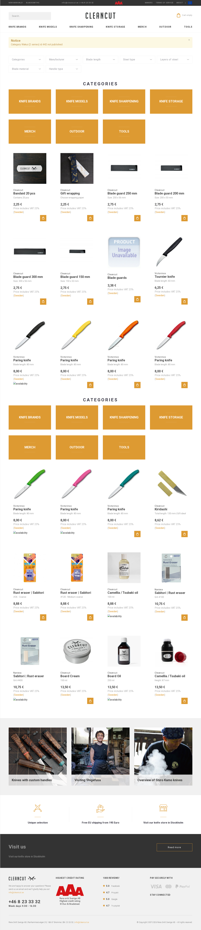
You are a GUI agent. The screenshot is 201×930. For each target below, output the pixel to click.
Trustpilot (113, 905)
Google (111, 899)
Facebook (113, 886)
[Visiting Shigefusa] (100, 756)
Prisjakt (112, 892)
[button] (26, 59)
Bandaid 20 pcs (24, 193)
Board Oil (114, 676)
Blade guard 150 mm (75, 277)
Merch (142, 27)
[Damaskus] (174, 64)
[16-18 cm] (100, 64)
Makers (149, 3)
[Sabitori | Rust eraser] (171, 567)
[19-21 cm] (100, 67)
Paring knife (22, 360)
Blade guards (117, 278)
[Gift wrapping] (76, 168)
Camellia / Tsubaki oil (123, 593)
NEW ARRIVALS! (16, 3)
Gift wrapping (70, 193)
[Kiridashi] (171, 484)
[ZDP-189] (137, 64)
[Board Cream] (76, 651)
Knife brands (17, 27)
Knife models (48, 27)
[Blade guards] (124, 252)
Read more (174, 847)
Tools (188, 27)
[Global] (63, 64)
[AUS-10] (137, 69)
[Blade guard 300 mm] (29, 251)
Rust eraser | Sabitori (28, 593)
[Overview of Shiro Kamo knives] (163, 756)
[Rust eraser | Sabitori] (29, 567)
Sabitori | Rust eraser (170, 593)
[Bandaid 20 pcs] (29, 168)
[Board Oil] (124, 651)
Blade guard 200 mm (169, 193)
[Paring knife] (29, 335)
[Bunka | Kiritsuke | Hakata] (26, 64)
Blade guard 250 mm (122, 193)
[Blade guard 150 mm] (76, 251)
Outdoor (165, 27)
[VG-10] (137, 67)
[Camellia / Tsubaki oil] (124, 567)
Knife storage (115, 27)
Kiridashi (161, 509)
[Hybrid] (63, 73)
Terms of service (164, 3)
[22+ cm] (100, 69)
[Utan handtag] (63, 76)
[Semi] (26, 73)
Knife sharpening (81, 27)
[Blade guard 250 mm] (124, 168)
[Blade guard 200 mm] (171, 168)
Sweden (18, 212)
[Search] (46, 16)
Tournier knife (165, 277)
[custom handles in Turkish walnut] (38, 756)
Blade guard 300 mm (28, 277)
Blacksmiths (32, 3)
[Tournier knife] (171, 251)
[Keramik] (26, 76)
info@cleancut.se (82, 922)
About (180, 3)
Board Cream (70, 676)
